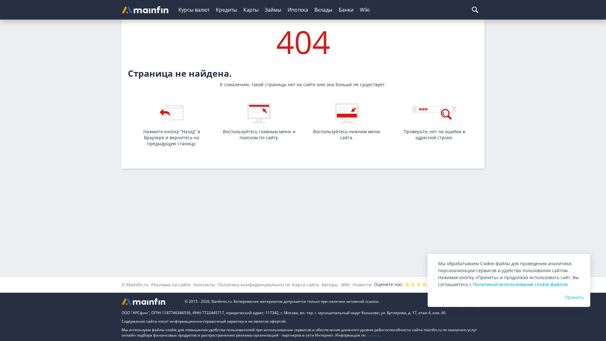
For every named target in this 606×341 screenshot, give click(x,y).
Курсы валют (194, 9)
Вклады (323, 9)
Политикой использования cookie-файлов (520, 284)
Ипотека (298, 9)
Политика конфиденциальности (253, 285)
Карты (250, 9)
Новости (362, 285)
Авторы (329, 285)
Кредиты (226, 9)
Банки (346, 9)
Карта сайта (305, 285)
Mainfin (150, 301)
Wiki (365, 9)
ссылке (372, 335)
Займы (273, 9)
